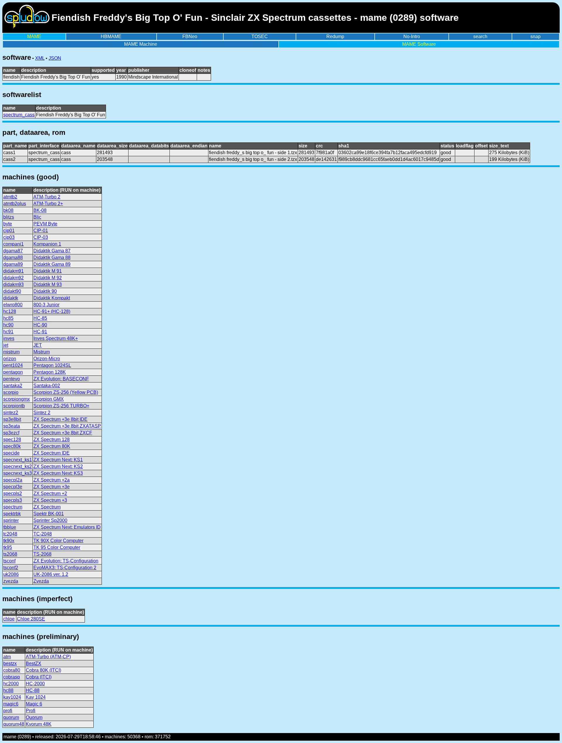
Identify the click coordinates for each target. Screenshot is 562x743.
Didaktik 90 (45, 291)
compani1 (13, 244)
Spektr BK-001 (48, 513)
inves (8, 338)
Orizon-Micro (46, 358)
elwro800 (13, 304)
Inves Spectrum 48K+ (55, 338)
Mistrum (41, 351)
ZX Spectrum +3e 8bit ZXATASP (67, 426)
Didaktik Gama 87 (52, 250)
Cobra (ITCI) (39, 676)
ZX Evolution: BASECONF (61, 378)
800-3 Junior (46, 304)
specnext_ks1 (17, 459)
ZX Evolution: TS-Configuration (65, 560)
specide (11, 452)
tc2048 (10, 533)
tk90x (8, 540)
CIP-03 (40, 237)
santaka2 (12, 385)
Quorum (34, 717)
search (480, 36)
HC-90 (40, 324)
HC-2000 (35, 683)
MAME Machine (140, 44)
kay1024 (12, 697)
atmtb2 (10, 196)
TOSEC (259, 36)
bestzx (10, 663)
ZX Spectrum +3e (51, 486)
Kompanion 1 (47, 244)
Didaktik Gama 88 (52, 257)
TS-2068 (42, 554)
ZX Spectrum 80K (51, 446)
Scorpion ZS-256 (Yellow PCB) (65, 392)
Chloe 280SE (31, 618)
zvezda (10, 581)
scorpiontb (14, 405)
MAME (34, 36)
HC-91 (40, 331)
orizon (9, 358)
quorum (11, 717)
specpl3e (12, 486)
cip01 (9, 230)
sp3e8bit (12, 419)
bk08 (8, 210)
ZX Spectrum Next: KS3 (58, 473)
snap (535, 36)
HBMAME (111, 36)
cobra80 (11, 670)
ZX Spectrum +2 (50, 493)
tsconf (9, 560)
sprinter (11, 520)
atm (7, 656)
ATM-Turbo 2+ (48, 203)
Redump (335, 36)
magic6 (10, 703)
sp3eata (11, 426)
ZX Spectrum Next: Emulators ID (67, 527)
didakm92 (13, 277)
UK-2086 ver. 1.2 (50, 574)
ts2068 (10, 554)
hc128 (9, 311)
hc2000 (11, 683)
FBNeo (189, 36)
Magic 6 (34, 703)
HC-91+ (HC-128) (51, 311)
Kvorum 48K (39, 724)
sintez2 (10, 412)
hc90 (8, 324)
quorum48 (13, 724)
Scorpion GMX (48, 399)
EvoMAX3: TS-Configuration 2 (64, 567)
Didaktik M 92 (47, 277)
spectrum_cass (19, 114)
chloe (9, 618)
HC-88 (33, 690)
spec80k (12, 446)
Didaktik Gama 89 (52, 264)
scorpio (10, 392)
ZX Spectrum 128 (51, 439)
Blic (37, 217)
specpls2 (12, 493)
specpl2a (12, 479)
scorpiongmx (16, 399)
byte (7, 223)
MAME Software (419, 44)
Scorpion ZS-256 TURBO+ (61, 405)
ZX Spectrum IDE (51, 452)
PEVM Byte (45, 223)
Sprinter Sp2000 (50, 520)
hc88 (8, 690)
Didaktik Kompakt (51, 297)
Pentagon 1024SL (52, 365)
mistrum (11, 351)
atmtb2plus (14, 203)
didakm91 (13, 270)
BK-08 (40, 210)
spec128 (12, 439)
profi (7, 710)
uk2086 (11, 574)
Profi (30, 710)
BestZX (33, 663)
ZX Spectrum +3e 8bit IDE (60, 419)
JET (37, 345)
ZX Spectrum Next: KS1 (58, 459)
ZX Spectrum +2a (51, 479)
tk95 (7, 547)
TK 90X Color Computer (58, 540)
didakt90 (12, 291)
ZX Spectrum (47, 506)
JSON (55, 58)
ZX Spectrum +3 (50, 500)
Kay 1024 (36, 697)
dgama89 (13, 264)
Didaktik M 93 (47, 284)
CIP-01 (40, 230)
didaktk (10, 297)
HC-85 (40, 318)
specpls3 (12, 500)
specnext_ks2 (17, 466)
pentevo (11, 378)
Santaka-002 (46, 385)
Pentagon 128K (49, 372)
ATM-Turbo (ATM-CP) (48, 656)
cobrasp (11, 676)
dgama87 (13, 250)
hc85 (8, 318)
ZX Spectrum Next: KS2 (58, 466)
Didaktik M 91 (47, 270)
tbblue (9, 527)
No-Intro (411, 36)
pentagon (13, 372)
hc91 (8, 331)
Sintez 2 (41, 412)
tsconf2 (10, 567)
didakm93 (13, 284)
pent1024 (13, 365)
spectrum (12, 506)
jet (5, 345)
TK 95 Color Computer (56, 547)
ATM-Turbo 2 (46, 196)
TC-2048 (42, 533)
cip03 (9, 237)
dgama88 (13, 257)
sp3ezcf (11, 432)
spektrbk (12, 513)
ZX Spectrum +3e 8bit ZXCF (62, 432)
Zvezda (41, 581)
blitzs (8, 217)
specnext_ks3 (17, 473)
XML (39, 58)
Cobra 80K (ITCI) (43, 670)
